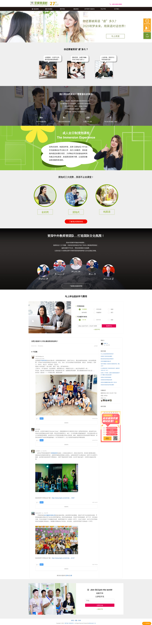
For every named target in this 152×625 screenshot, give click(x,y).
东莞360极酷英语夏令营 (106, 361)
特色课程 (49, 9)
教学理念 (62, 9)
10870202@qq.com (39, 356)
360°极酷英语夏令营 (49, 515)
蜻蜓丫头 (106, 343)
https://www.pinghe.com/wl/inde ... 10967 (63, 498)
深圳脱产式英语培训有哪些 (106, 356)
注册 (71, 575)
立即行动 (100, 605)
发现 (72, 620)
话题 (76, 620)
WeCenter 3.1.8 (92, 623)
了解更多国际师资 (76, 286)
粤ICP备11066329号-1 (69, 623)
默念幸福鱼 (42, 358)
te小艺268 (37, 451)
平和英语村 (43, 360)
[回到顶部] (147, 35)
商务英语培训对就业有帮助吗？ (107, 358)
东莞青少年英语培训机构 (106, 377)
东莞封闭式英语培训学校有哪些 (107, 384)
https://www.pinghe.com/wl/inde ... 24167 (63, 558)
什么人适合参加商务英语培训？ (107, 353)
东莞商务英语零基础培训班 (106, 379)
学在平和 (103, 9)
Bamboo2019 (38, 513)
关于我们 (116, 9)
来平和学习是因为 (89, 9)
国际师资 (76, 9)
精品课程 (36, 9)
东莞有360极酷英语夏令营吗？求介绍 (109, 382)
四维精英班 (54, 453)
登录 (67, 575)
